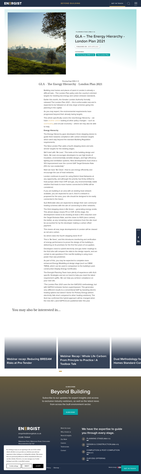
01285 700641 (24, 437)
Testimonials (65, 447)
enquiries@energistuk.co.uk (29, 433)
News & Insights (66, 435)
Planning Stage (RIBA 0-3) (85, 55)
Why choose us (66, 432)
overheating (49, 123)
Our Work (64, 439)
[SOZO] (13, 3)
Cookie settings (13, 466)
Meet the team (65, 428)
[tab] (60, 371)
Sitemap (56, 468)
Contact (63, 450)
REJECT (27, 466)
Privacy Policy (46, 468)
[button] (128, 3)
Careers (63, 443)
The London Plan (103, 55)
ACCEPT (38, 466)
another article (54, 120)
